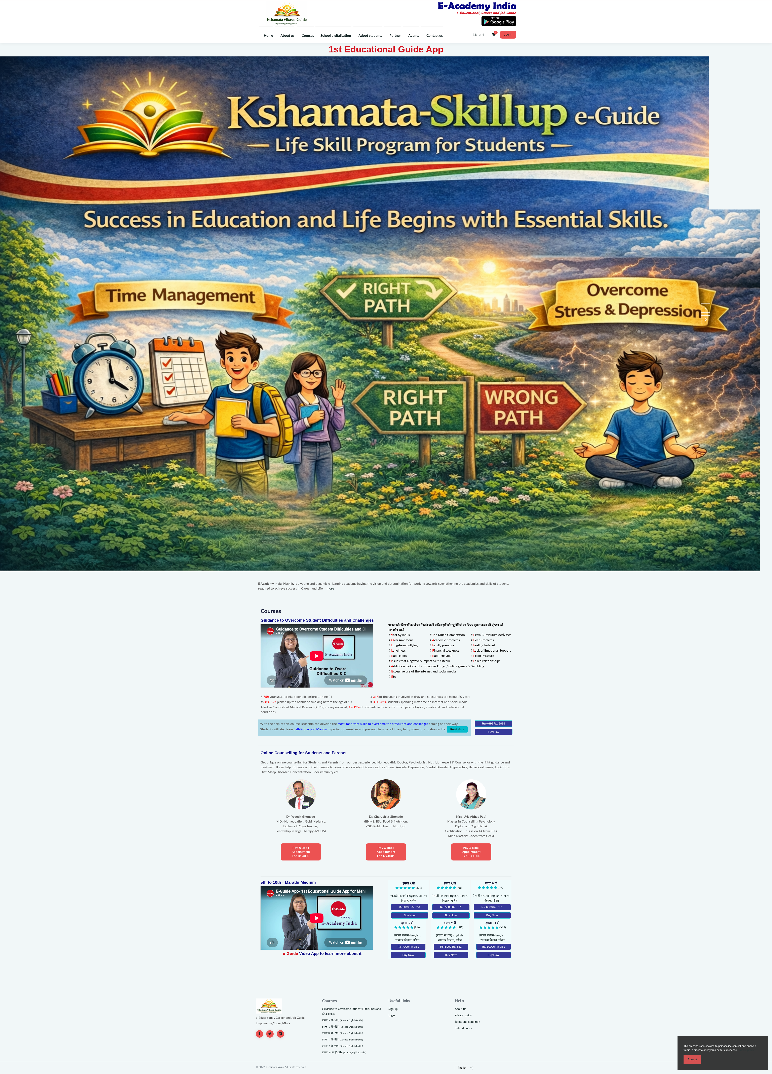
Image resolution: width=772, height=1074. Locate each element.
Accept (692, 1059)
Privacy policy (463, 1015)
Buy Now (493, 732)
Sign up (393, 1009)
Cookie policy (746, 1050)
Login (391, 1015)
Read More (457, 729)
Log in (508, 35)
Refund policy (463, 1028)
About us (460, 1009)
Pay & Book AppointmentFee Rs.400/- (301, 852)
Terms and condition (467, 1022)
